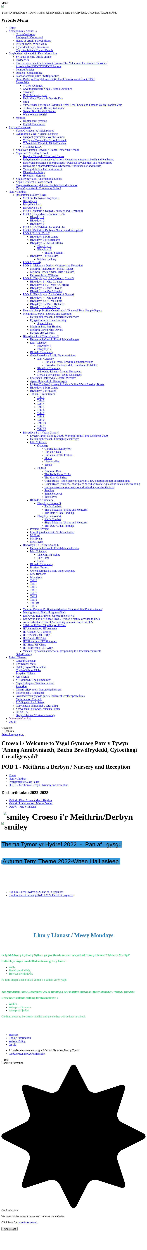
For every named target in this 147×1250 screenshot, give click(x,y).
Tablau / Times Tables (42, 393)
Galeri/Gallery (24, 654)
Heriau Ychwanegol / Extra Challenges (59, 374)
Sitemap (13, 1034)
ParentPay (21, 686)
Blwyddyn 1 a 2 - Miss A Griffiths (49, 284)
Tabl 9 (40, 419)
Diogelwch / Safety (34, 172)
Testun (48, 464)
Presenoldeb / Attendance (30, 692)
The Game (43, 557)
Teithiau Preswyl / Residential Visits (43, 108)
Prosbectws (22, 59)
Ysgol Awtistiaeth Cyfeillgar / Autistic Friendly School (46, 185)
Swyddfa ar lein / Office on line (33, 56)
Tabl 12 (41, 429)
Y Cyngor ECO (32, 146)
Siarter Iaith (22, 82)
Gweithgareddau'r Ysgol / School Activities (47, 88)
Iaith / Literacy (38, 342)
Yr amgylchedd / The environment (42, 169)
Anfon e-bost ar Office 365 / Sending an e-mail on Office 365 (58, 622)
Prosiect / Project (39, 528)
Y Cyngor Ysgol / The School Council (45, 140)
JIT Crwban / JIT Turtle (36, 634)
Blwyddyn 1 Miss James (44, 236)
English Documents (34, 124)
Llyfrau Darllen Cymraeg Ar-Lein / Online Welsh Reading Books (67, 384)
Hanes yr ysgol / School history (33, 40)
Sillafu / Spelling (53, 252)
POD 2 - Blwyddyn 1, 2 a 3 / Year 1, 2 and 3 (48, 278)
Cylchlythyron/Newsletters (31, 667)
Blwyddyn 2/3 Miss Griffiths (46, 243)
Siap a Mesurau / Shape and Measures (65, 509)
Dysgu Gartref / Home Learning (48, 320)
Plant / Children (17, 191)
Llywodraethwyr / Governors (32, 47)
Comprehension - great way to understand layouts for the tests (79, 487)
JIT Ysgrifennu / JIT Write (38, 647)
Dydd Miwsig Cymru (35, 95)
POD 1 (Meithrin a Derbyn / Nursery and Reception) (53, 210)
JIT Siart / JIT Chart (34, 644)
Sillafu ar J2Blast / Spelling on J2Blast (44, 625)
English (41, 467)
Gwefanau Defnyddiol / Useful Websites (53, 377)
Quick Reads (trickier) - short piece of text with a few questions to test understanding (92, 483)
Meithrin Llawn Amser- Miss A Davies (52, 271)
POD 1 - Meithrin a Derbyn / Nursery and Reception (53, 265)
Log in (12, 721)
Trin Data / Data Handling (59, 512)
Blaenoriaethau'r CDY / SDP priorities (37, 75)
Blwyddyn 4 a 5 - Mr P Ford (46, 300)
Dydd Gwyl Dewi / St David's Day (43, 98)
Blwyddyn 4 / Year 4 (49, 516)
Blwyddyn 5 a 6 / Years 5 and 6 (41, 544)
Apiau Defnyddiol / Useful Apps (48, 381)
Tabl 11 (41, 426)
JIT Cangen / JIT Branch (37, 631)
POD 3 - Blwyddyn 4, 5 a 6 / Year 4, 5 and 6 (48, 294)
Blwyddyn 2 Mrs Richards (45, 239)
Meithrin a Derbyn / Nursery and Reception (47, 313)
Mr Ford (35, 535)
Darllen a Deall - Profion (58, 455)
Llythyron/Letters (25, 663)
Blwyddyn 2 (30, 201)
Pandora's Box (52, 471)
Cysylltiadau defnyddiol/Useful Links (37, 705)
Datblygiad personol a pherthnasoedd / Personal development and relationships (67, 162)
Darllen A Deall (53, 451)
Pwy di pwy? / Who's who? (31, 43)
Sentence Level (53, 493)
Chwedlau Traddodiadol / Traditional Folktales (70, 365)
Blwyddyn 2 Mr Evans (43, 390)
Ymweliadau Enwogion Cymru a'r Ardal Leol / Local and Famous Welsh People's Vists (72, 104)
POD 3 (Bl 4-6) (32, 262)
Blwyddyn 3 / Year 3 (49, 503)
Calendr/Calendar (26, 660)
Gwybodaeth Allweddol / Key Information (33, 53)
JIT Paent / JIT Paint (34, 638)
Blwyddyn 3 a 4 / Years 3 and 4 (41, 432)
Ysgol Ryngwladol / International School (39, 178)
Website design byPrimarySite (27, 1053)
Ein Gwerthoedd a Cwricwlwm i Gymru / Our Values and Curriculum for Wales (61, 63)
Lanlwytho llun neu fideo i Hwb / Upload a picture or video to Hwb (61, 618)
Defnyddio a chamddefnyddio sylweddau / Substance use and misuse (62, 165)
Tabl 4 (40, 403)
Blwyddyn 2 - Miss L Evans (46, 287)
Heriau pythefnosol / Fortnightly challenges (54, 316)
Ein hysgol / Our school (29, 37)
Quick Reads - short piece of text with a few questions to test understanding (87, 480)
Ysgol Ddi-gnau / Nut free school (35, 683)
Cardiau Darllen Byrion (57, 448)
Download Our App (20, 718)
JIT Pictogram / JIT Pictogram (40, 641)
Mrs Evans (36, 538)
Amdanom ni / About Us (23, 30)
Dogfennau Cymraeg (35, 120)
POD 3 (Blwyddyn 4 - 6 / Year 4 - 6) (44, 226)
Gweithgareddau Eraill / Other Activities (53, 355)
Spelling (49, 490)
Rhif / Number (52, 506)
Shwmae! (28, 92)
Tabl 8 (40, 416)
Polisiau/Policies (25, 69)
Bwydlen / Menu (25, 673)
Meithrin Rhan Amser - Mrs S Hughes (51, 268)
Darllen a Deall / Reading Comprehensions (68, 361)
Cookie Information (20, 1037)
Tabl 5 (40, 406)
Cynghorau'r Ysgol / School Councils (37, 133)
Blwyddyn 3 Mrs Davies (44, 255)
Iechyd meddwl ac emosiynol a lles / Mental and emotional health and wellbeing (68, 159)
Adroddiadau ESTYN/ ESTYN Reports (38, 66)
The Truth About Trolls (57, 474)
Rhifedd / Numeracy (41, 352)
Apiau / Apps (44, 323)
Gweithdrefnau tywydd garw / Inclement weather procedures (50, 695)
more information (27, 1222)
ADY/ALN (22, 676)
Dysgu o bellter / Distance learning (35, 715)
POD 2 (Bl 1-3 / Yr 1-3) (36, 233)
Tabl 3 (40, 400)
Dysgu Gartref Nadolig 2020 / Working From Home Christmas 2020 (69, 435)
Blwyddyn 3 (37, 223)
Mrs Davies (36, 541)
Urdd (26, 101)
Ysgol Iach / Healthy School (32, 153)
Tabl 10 (41, 422)
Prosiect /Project (39, 567)
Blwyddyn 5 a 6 (32, 207)
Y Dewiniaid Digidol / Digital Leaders (44, 143)
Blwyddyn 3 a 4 (32, 204)
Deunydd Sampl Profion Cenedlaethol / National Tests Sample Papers (62, 310)
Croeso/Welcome (25, 34)
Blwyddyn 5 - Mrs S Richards (47, 304)
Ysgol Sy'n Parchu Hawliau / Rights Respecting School (47, 149)
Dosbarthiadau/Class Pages (31, 194)
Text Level (50, 496)
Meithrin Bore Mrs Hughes (45, 326)
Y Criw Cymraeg (32, 85)
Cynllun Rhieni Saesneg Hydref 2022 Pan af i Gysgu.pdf (41, 895)
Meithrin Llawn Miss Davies (46, 329)
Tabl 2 (40, 397)
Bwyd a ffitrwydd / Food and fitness (43, 156)
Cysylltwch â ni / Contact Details (34, 50)
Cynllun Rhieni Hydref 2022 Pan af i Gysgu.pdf (36, 891)
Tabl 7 (40, 413)
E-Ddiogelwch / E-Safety (30, 702)
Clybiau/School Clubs (28, 670)
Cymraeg (42, 445)
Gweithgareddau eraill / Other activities (52, 532)
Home (12, 27)
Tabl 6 (40, 410)
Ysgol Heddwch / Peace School (34, 181)
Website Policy (17, 1041)
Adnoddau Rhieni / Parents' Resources (59, 371)
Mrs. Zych (36, 577)
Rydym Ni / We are (19, 127)
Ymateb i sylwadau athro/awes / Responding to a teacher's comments (62, 650)
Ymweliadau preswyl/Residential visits (38, 708)
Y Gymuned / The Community (33, 679)
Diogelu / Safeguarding (29, 72)
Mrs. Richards (38, 573)
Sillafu (48, 458)
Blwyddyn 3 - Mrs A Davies (46, 291)
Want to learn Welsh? (35, 114)
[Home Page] (2, 6)
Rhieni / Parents (18, 657)
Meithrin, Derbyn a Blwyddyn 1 (41, 198)
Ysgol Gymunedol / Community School (38, 188)
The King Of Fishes (55, 477)
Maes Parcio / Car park (29, 699)
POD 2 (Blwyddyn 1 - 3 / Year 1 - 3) (44, 214)
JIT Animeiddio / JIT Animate (40, 628)
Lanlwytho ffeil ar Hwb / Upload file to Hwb (48, 615)
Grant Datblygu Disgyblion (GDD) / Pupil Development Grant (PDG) (55, 79)
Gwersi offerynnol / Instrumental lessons (38, 689)
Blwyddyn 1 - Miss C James (46, 281)
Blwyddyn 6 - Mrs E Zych (45, 307)
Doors (40, 561)
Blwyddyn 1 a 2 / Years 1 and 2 (41, 336)
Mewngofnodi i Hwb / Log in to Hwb (44, 612)
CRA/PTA (22, 712)
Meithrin (20, 117)
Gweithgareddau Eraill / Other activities (52, 570)
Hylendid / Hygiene (34, 175)
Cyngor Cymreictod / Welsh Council (43, 136)
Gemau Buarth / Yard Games (39, 111)
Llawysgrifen (52, 461)
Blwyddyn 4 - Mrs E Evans (45, 297)
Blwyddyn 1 (37, 217)
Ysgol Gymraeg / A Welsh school (35, 130)
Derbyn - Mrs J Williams (44, 275)
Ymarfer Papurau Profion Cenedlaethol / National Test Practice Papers (62, 609)
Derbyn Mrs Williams (42, 332)
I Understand (9, 1229)
